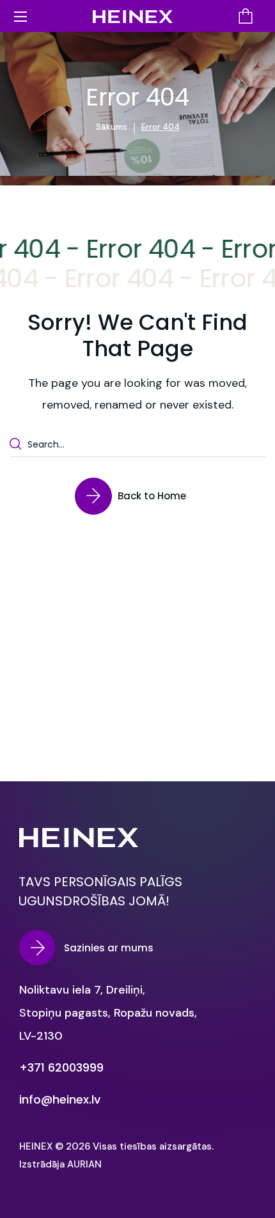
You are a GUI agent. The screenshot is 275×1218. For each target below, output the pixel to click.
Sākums (111, 126)
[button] (246, 16)
